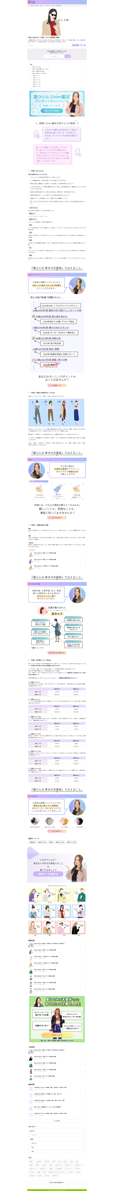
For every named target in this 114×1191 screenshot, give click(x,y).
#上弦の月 (38, 1161)
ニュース (34, 1135)
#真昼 (37, 1165)
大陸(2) (51, 842)
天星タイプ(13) (42, 842)
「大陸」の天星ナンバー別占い (38, 73)
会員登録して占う (57, 385)
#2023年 (70, 1172)
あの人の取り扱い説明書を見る (57, 653)
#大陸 (71, 1161)
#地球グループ (68, 1165)
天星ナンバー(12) (71, 842)
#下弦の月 (46, 1161)
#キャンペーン (68, 1168)
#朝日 (31, 1165)
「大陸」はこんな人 (36, 67)
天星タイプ (34, 1143)
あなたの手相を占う (57, 517)
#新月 (53, 1161)
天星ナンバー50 (36, 80)
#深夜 (50, 1165)
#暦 (44, 1172)
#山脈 (65, 1161)
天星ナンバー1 (36, 75)
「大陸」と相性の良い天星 (37, 71)
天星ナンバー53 (36, 82)
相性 (33, 1151)
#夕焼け (44, 1165)
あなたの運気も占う (57, 831)
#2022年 (32, 1172)
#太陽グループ (78, 1165)
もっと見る (57, 1121)
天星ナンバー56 (36, 84)
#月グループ (58, 1165)
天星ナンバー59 (36, 86)
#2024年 (78, 1172)
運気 (33, 1147)
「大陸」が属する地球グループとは (39, 69)
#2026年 (39, 1175)
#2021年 (77, 1168)
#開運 (38, 1172)
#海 (77, 1161)
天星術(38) (32, 842)
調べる (67, 56)
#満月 (31, 1161)
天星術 (31, 1139)
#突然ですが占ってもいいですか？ (56, 1172)
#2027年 (47, 1175)
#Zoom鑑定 (59, 1168)
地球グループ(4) (60, 842)
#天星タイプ (55, 1175)
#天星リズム (43, 1168)
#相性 (51, 1168)
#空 (59, 1161)
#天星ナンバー (33, 1168)
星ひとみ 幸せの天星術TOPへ (57, 1182)
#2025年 (32, 1175)
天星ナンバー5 (36, 77)
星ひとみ (32, 1131)
